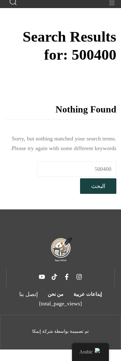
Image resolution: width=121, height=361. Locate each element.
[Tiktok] (54, 277)
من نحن (56, 294)
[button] (109, 3)
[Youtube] (42, 277)
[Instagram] (79, 277)
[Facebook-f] (67, 277)
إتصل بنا (28, 294)
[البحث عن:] (76, 169)
